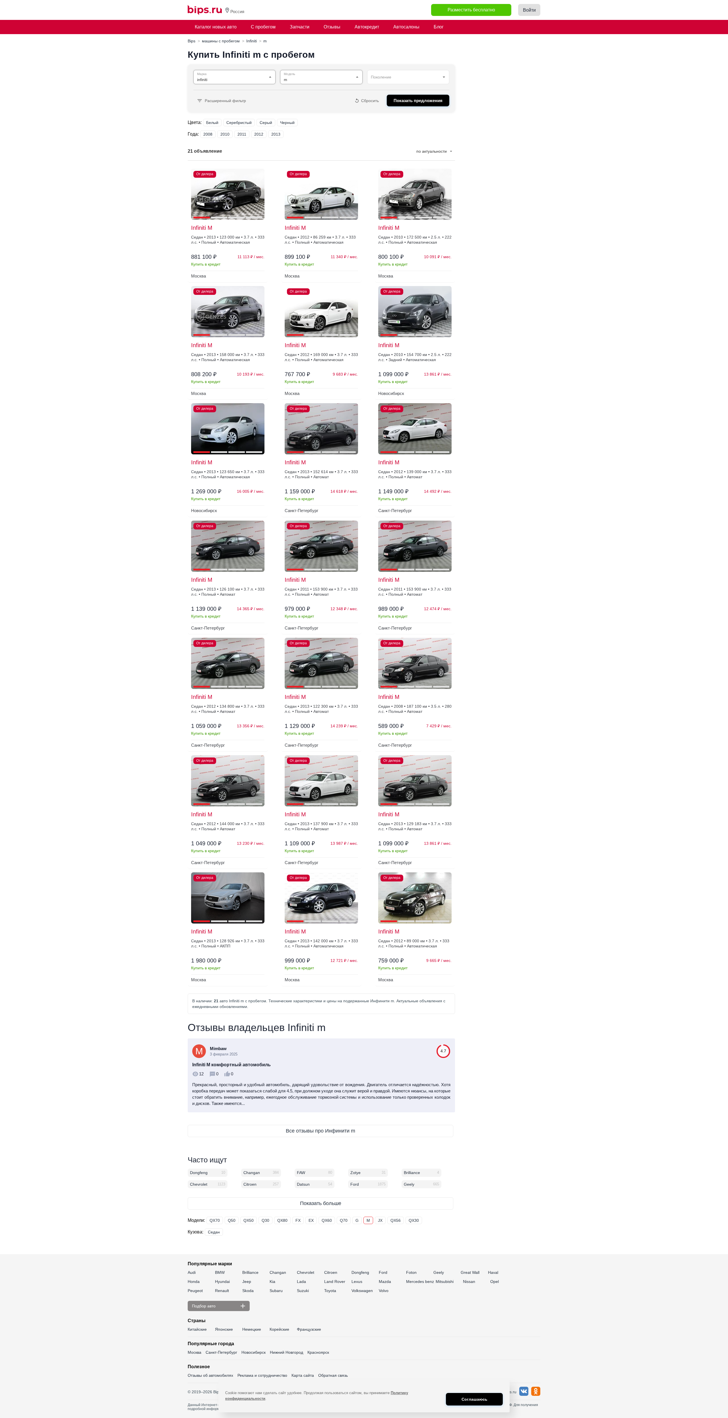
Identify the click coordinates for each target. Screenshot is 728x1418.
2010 (224, 134)
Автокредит (367, 26)
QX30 (414, 1220)
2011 (241, 134)
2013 (275, 134)
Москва (194, 1352)
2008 (207, 134)
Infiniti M (201, 228)
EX (311, 1220)
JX (380, 1220)
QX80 (282, 1220)
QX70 (215, 1220)
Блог (439, 26)
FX (298, 1220)
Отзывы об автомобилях (210, 1375)
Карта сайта (302, 1375)
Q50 (231, 1220)
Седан (214, 1232)
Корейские (279, 1329)
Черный (287, 122)
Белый (212, 122)
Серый (266, 122)
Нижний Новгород (286, 1352)
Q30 (265, 1220)
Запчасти (299, 26)
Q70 (344, 1220)
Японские (224, 1329)
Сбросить (370, 100)
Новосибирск (253, 1352)
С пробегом (263, 26)
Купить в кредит (205, 264)
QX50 (248, 1220)
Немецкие (251, 1329)
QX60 (327, 1220)
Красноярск (318, 1352)
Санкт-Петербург (221, 1352)
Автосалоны (406, 26)
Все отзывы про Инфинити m (320, 1131)
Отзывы (332, 26)
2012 (258, 134)
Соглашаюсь (474, 1399)
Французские (309, 1329)
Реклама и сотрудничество (262, 1375)
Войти (529, 10)
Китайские (197, 1329)
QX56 (395, 1220)
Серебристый (239, 122)
